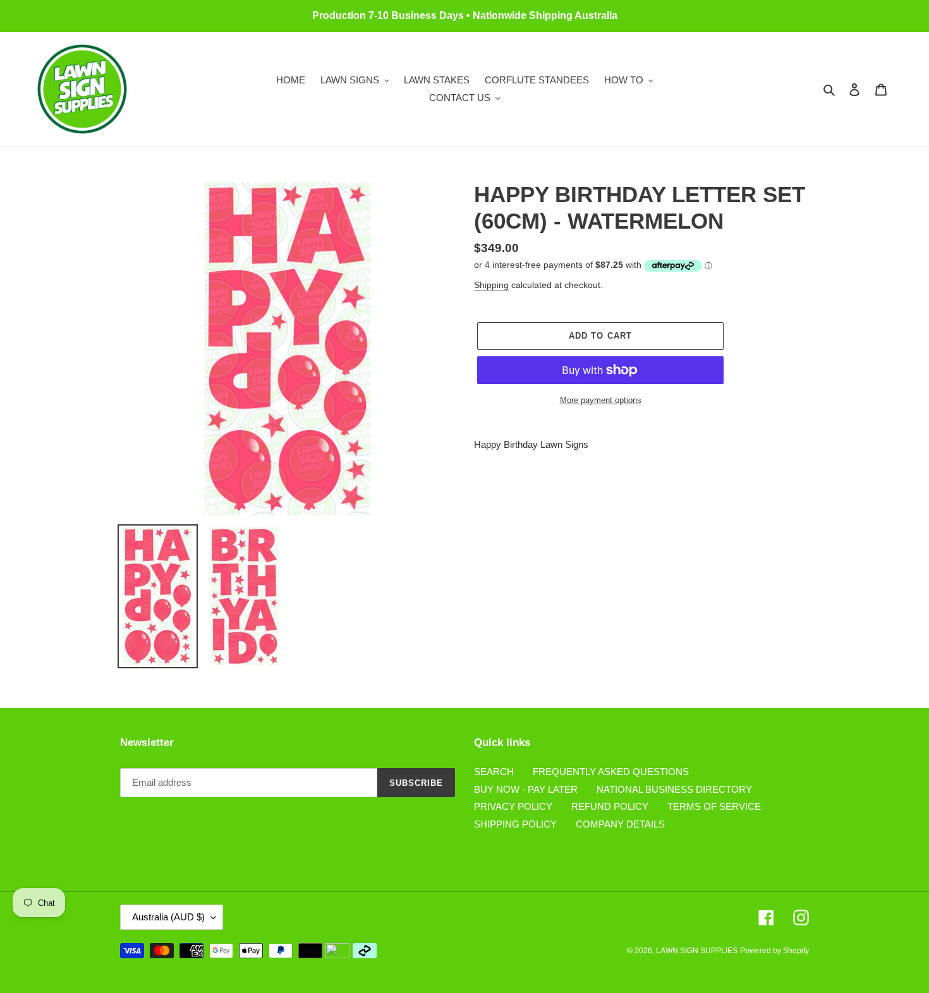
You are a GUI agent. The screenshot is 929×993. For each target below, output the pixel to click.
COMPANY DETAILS (620, 824)
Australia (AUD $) (168, 917)
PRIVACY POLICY (513, 806)
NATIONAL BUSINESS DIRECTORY (674, 789)
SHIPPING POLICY (515, 824)
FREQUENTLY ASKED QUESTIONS (611, 771)
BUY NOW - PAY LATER (526, 789)
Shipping (491, 285)
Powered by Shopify (774, 950)
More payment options (600, 400)
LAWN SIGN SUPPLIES (697, 950)
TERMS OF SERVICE (714, 806)
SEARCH (494, 771)
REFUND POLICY (609, 806)
